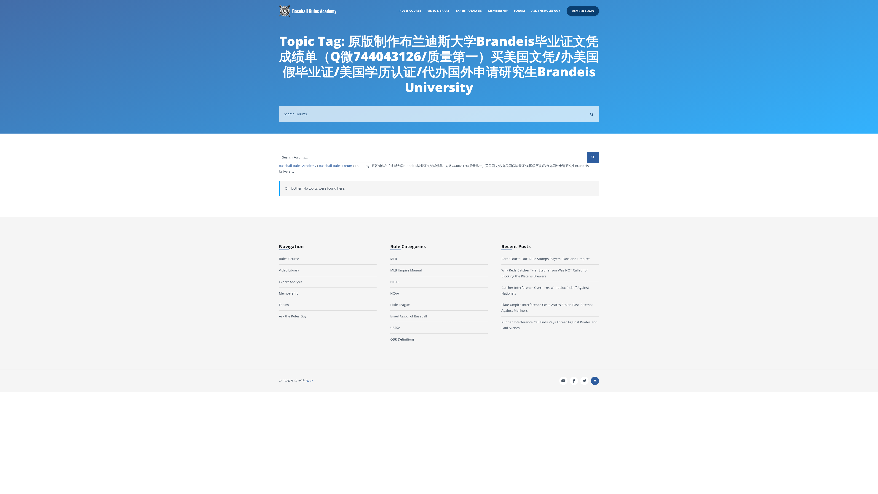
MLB (393, 259)
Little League (400, 305)
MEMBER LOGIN (582, 11)
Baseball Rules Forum (335, 166)
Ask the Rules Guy (545, 11)
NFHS (394, 282)
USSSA (395, 327)
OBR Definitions (402, 339)
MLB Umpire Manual (406, 270)
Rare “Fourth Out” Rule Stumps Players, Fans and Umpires (545, 259)
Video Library (438, 11)
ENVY (309, 381)
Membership (498, 11)
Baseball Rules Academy (297, 166)
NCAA (394, 293)
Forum (519, 11)
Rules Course (410, 11)
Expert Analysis (469, 11)
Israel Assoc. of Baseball (408, 316)
